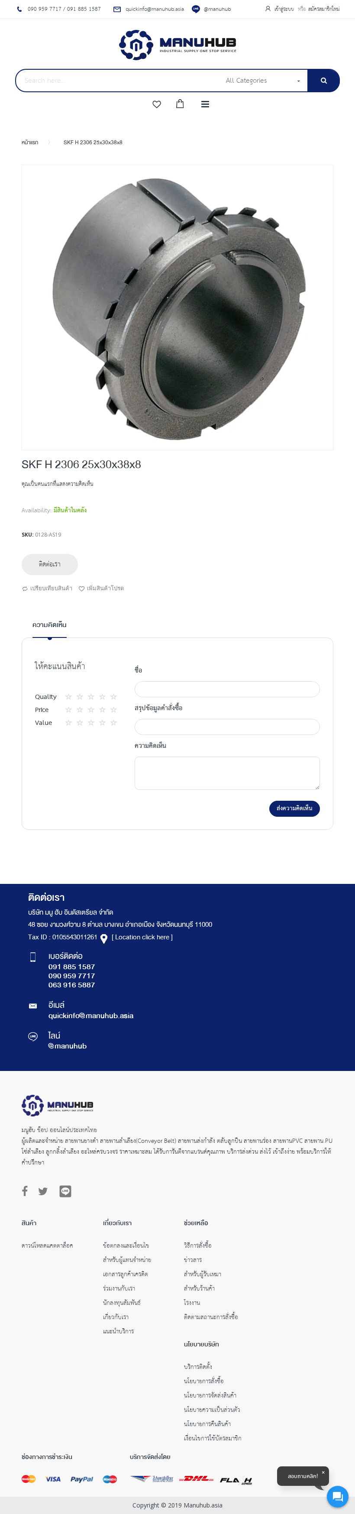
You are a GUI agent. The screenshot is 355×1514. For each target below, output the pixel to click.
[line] (65, 1191)
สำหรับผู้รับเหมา (202, 1275)
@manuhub (217, 9)
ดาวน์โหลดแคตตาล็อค (47, 1247)
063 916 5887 (71, 985)
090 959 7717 (71, 976)
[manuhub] (177, 45)
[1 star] (71, 697)
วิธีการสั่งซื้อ (198, 1247)
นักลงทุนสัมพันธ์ (122, 1304)
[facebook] (27, 1191)
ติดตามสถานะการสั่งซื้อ (211, 1318)
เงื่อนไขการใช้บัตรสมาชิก (213, 1439)
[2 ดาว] (76, 697)
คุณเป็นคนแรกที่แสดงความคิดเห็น (58, 484)
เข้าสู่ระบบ (285, 9)
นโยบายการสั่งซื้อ (204, 1382)
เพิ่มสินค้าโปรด (105, 588)
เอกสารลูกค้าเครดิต (125, 1275)
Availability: (37, 510)
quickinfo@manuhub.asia (90, 1016)
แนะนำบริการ (118, 1332)
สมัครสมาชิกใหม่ (324, 9)
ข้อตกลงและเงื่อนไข (126, 1247)
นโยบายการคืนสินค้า (207, 1425)
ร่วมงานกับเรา (119, 1289)
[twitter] (43, 1191)
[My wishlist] (157, 105)
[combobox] (117, 80)
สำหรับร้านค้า (199, 1289)
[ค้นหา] (323, 81)
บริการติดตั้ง (198, 1368)
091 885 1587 (71, 967)
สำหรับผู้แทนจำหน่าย (127, 1261)
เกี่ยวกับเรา (116, 1318)
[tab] (49, 628)
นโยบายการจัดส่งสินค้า (210, 1396)
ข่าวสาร (193, 1261)
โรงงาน (192, 1304)
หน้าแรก (30, 143)
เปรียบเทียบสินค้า (51, 588)
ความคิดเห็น (49, 625)
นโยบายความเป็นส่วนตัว (212, 1411)
